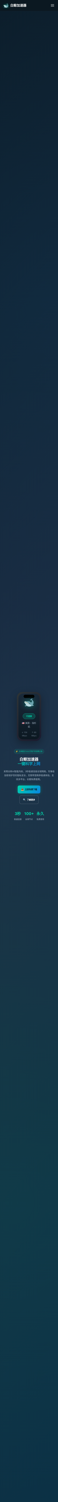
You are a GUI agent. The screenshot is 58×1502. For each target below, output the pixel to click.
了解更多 (29, 799)
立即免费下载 (29, 789)
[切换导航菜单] (52, 5)
